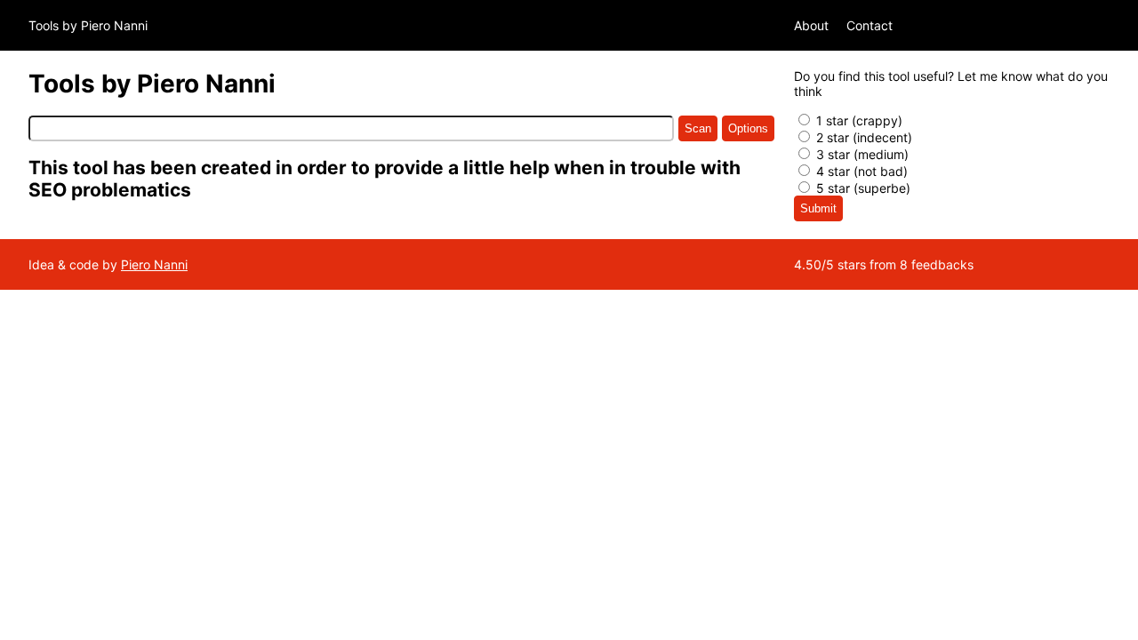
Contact (869, 25)
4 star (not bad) (860, 171)
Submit (818, 208)
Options (748, 128)
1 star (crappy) (857, 120)
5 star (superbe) (861, 188)
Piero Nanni (154, 264)
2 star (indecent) (862, 137)
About (811, 25)
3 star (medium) (861, 154)
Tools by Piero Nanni (88, 25)
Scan (698, 128)
